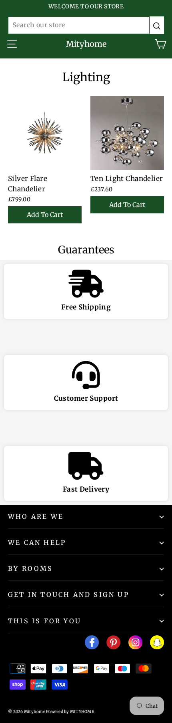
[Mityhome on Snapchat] (157, 644)
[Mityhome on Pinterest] (113, 644)
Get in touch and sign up (68, 594)
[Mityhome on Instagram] (135, 644)
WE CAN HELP (37, 542)
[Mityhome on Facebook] (92, 644)
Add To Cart (45, 215)
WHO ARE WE (36, 516)
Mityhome (86, 44)
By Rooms (30, 568)
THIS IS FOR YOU (44, 621)
